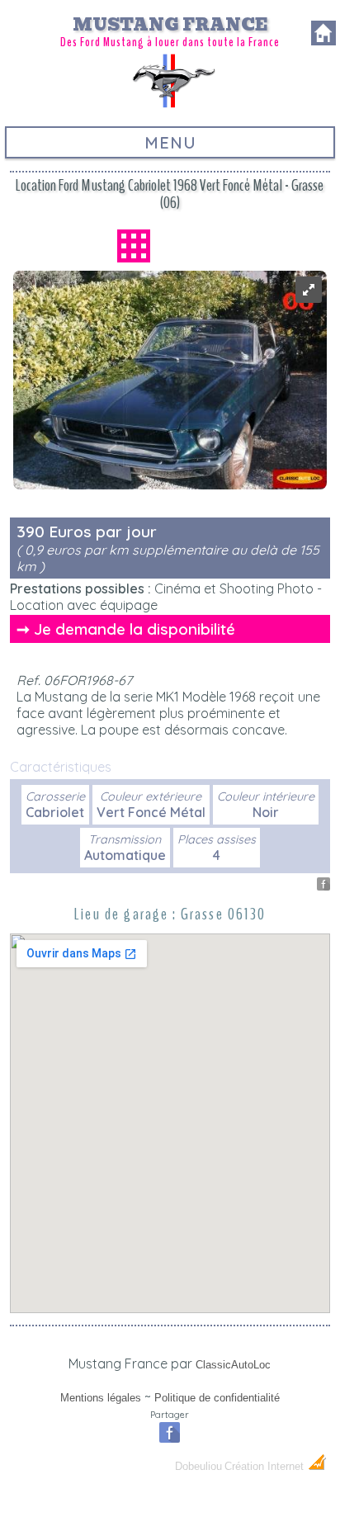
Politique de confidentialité (217, 1398)
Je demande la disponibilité (134, 629)
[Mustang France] (170, 105)
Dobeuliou (198, 1466)
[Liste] (133, 245)
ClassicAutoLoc (233, 1365)
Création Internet (265, 1466)
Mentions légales (100, 1398)
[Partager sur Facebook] (323, 885)
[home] (323, 40)
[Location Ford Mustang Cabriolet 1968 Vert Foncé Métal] (308, 298)
